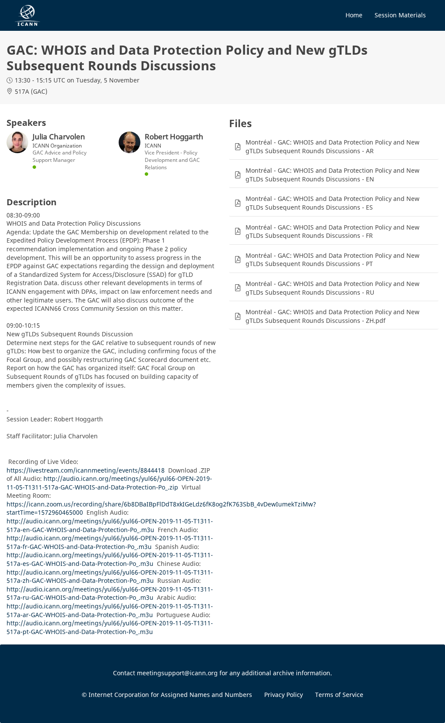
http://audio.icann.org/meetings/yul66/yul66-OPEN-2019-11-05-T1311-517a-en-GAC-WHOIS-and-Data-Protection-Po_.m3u (110, 525)
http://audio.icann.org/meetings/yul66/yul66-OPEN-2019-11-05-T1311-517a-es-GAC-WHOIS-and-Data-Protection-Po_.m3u (110, 559)
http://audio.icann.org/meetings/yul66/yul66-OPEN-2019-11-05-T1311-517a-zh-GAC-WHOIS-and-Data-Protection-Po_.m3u (110, 576)
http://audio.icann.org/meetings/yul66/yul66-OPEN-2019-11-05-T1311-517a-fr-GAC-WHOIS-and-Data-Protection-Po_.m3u (110, 542)
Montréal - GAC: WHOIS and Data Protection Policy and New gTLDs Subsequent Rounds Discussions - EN (332, 174)
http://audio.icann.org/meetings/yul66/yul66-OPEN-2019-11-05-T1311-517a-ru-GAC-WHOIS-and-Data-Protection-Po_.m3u (110, 593)
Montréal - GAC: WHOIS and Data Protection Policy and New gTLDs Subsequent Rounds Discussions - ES (332, 202)
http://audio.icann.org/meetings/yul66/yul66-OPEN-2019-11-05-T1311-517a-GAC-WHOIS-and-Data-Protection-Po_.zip (109, 482)
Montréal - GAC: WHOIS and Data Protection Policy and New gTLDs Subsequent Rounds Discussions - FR (332, 231)
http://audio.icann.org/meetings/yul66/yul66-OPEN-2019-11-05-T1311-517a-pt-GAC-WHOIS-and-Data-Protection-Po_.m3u (110, 627)
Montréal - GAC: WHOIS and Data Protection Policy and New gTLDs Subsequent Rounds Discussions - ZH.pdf (332, 316)
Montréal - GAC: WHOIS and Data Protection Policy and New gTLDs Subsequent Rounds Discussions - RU (332, 287)
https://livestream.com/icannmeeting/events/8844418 (86, 470)
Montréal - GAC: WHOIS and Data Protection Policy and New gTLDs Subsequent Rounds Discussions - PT (332, 259)
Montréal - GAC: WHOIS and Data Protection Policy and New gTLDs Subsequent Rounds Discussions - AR (332, 146)
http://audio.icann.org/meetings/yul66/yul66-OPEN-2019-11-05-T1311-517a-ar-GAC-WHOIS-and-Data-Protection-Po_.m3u (110, 610)
